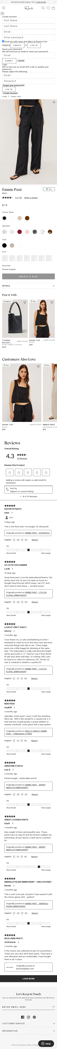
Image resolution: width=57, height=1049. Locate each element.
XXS (5, 258)
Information (10, 1030)
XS (12, 258)
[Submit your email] (53, 1007)
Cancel (21, 60)
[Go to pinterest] (34, 1017)
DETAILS (6, 285)
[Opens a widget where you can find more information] (46, 1044)
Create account (10, 93)
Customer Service (13, 1023)
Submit (9, 61)
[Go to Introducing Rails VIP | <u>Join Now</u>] (28, 2)
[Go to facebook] (22, 1017)
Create (17, 45)
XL (42, 258)
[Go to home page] (28, 8)
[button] (48, 8)
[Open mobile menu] (3, 7)
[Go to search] (43, 8)
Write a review (31, 197)
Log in (34, 45)
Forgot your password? (13, 85)
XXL (48, 258)
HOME (4, 97)
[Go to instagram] (28, 1017)
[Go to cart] (53, 8)
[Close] (2, 13)
